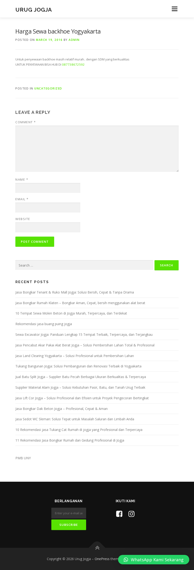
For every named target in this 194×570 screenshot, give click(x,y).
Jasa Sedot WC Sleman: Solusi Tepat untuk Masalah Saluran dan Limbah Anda (74, 419)
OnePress (102, 559)
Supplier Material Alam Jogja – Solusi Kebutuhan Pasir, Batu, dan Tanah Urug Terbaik (80, 387)
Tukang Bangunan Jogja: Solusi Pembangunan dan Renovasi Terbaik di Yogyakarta (78, 366)
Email (22, 199)
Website (22, 219)
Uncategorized (48, 88)
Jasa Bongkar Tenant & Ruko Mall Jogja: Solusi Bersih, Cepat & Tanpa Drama (74, 292)
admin (74, 40)
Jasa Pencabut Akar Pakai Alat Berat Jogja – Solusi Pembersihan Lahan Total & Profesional (84, 345)
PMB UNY (23, 458)
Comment (25, 122)
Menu (174, 9)
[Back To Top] (97, 548)
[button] (153, 559)
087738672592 (73, 64)
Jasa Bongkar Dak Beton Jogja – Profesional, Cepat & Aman (61, 408)
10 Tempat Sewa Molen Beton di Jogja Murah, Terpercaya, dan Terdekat (71, 313)
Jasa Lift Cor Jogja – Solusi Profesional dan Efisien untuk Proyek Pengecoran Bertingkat (82, 398)
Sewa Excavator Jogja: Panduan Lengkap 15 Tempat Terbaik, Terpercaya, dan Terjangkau (84, 334)
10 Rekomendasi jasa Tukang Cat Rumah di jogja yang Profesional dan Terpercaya (78, 429)
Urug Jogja (33, 9)
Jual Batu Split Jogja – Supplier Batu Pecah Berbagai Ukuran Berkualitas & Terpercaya (80, 376)
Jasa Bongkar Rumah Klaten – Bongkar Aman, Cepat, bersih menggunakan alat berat (80, 303)
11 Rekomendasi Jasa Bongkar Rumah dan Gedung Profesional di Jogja (69, 440)
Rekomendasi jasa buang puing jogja (43, 324)
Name (21, 179)
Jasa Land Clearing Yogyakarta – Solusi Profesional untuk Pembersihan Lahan (74, 355)
